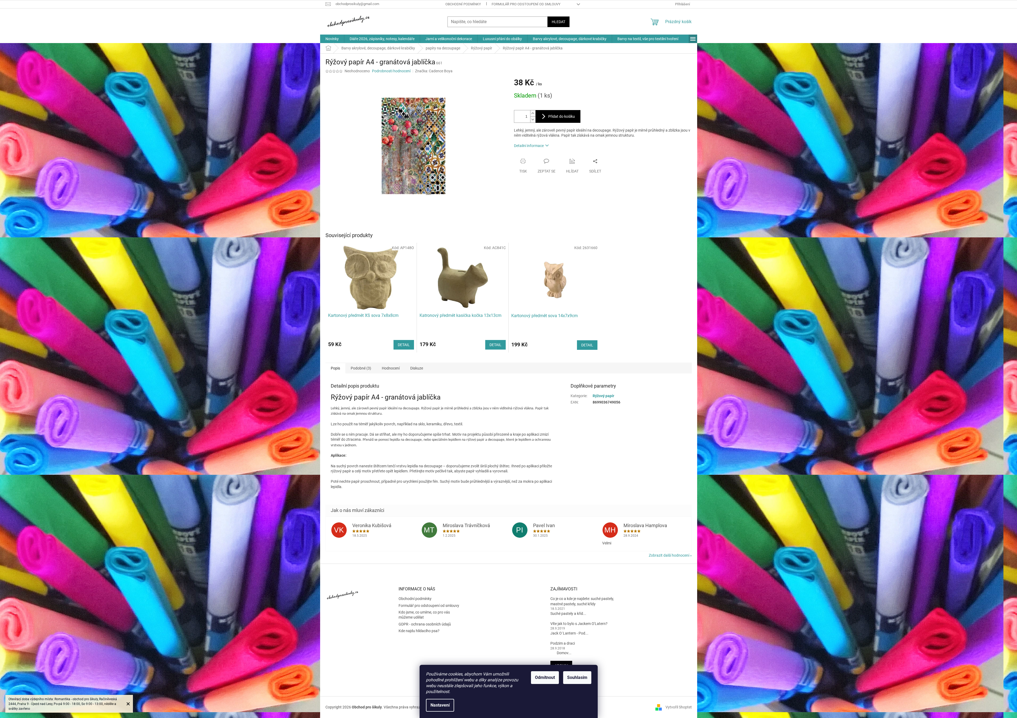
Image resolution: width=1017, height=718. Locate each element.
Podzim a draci (562, 643)
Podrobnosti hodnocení (391, 71)
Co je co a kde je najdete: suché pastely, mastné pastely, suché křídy (582, 601)
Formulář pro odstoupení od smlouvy (526, 4)
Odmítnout (545, 677)
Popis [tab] (335, 368)
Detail (404, 345)
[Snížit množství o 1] (532, 119)
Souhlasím (577, 677)
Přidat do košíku (561, 116)
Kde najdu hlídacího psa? (419, 631)
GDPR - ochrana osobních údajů (425, 624)
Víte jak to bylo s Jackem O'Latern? (579, 624)
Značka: (434, 71)
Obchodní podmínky (463, 4)
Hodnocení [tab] (391, 368)
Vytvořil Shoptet (679, 707)
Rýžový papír (603, 396)
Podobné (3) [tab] (361, 368)
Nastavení (440, 705)
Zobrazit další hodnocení (669, 555)
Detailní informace (529, 146)
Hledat (558, 22)
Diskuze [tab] (416, 368)
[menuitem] (332, 39)
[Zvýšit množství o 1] (532, 113)
